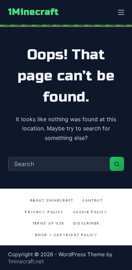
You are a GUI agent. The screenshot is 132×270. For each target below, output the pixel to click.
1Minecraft (33, 12)
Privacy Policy (44, 212)
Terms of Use (48, 223)
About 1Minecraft (51, 200)
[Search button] (117, 164)
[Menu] (121, 12)
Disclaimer (86, 223)
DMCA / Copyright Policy (66, 235)
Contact (92, 200)
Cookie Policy (90, 212)
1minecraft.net (26, 261)
